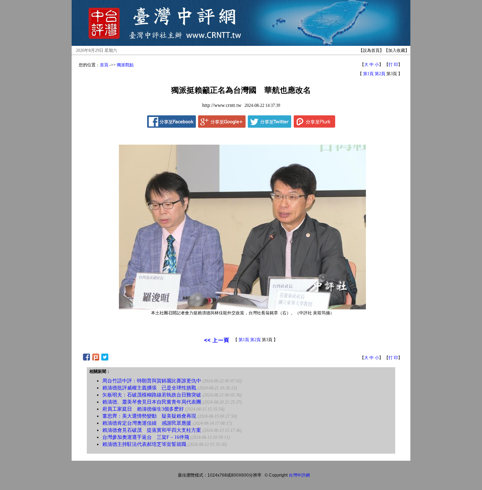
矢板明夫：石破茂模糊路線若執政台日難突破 (151, 395)
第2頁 (380, 73)
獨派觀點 (125, 64)
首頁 (104, 64)
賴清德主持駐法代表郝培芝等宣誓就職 (144, 444)
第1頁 (368, 73)
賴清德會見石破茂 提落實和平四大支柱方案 (151, 430)
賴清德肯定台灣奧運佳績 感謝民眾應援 (146, 423)
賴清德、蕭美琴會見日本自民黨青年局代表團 (151, 402)
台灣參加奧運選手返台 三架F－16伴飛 (145, 437)
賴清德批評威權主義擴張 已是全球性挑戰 (149, 388)
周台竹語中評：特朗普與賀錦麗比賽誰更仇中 (151, 380)
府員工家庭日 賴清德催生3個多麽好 (143, 409)
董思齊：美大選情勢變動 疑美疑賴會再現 (149, 416)
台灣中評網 (299, 475)
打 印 (393, 64)
